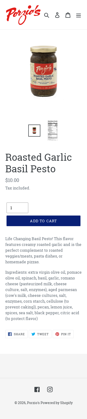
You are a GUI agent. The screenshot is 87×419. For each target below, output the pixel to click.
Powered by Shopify (57, 402)
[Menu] (78, 14)
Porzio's (33, 402)
